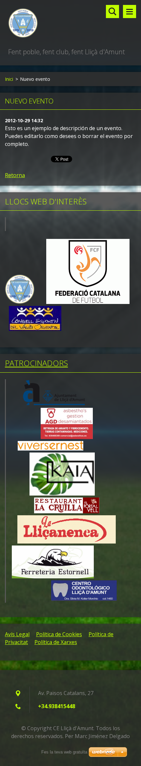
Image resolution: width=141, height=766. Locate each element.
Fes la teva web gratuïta (64, 752)
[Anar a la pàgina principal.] (70, 23)
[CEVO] (35, 329)
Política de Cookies (59, 634)
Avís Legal (17, 634)
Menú (129, 11)
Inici (9, 79)
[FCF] (88, 302)
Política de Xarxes (55, 642)
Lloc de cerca (112, 11)
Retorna (15, 175)
